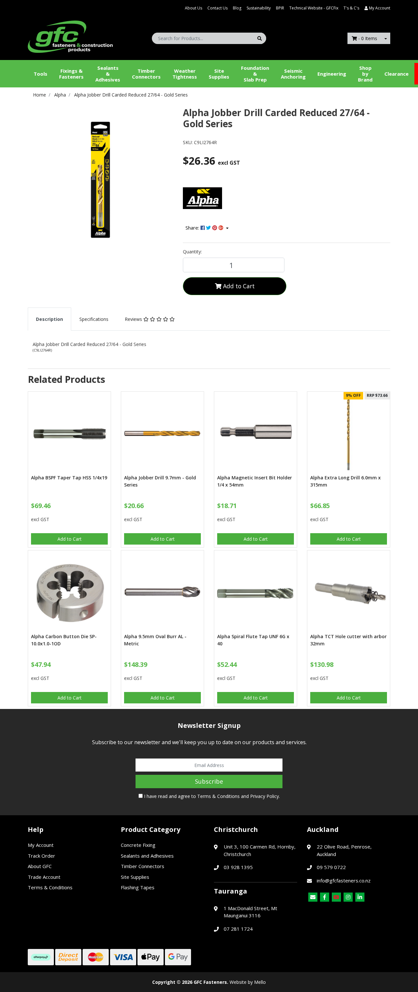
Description (49, 319)
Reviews (134, 319)
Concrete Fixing (138, 845)
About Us (193, 8)
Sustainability (259, 8)
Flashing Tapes (137, 887)
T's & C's (351, 8)
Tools (40, 73)
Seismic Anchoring (293, 74)
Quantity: (192, 251)
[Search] (259, 38)
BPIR (280, 8)
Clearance (396, 73)
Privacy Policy (264, 796)
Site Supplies (219, 74)
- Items (367, 38)
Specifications (93, 319)
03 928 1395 (238, 867)
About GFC (40, 866)
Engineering (331, 73)
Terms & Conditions (218, 796)
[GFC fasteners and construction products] (70, 35)
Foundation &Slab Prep (255, 74)
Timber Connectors (146, 74)
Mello (260, 982)
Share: (193, 227)
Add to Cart (238, 286)
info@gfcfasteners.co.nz (344, 880)
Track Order (41, 855)
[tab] (49, 319)
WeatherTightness (184, 74)
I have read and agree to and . (211, 796)
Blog (237, 8)
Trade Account (44, 877)
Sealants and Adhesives (147, 855)
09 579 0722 (331, 867)
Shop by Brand (365, 74)
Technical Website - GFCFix (313, 8)
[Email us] (312, 897)
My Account (41, 845)
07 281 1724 (238, 928)
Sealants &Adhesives (107, 74)
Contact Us (217, 8)
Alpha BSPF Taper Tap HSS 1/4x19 (69, 477)
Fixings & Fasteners (71, 74)
